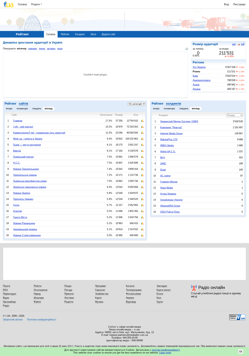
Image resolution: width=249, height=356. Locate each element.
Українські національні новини (29, 187)
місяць (49, 108)
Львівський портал (23, 156)
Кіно (159, 297)
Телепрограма (133, 290)
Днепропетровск (202, 80)
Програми (100, 286)
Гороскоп (100, 290)
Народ (37, 293)
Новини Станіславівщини (27, 235)
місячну (21, 48)
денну (42, 48)
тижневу (32, 48)
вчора (9, 108)
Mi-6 (162, 157)
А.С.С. (16, 162)
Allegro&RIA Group (170, 205)
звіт (234, 44)
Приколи (69, 293)
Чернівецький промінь (25, 229)
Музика (99, 301)
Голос (16, 205)
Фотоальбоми (133, 293)
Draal (163, 169)
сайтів (23, 103)
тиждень (36, 108)
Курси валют (164, 290)
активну (51, 48)
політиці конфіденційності (166, 350)
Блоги (160, 293)
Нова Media (166, 187)
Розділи (35, 4)
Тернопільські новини (25, 175)
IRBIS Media (167, 145)
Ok (240, 351)
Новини (130, 297)
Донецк (197, 89)
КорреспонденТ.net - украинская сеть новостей (39, 132)
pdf (242, 44)
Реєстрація (239, 4)
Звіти (93, 34)
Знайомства (101, 293)
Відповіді (131, 301)
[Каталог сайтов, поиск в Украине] (237, 315)
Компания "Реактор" (171, 127)
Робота (37, 286)
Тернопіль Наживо (23, 199)
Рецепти (68, 301)
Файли (37, 301)
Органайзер (9, 301)
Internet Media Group (171, 133)
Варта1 (17, 150)
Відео (6, 297)
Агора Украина (168, 193)
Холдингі (80, 34)
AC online (165, 175)
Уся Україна (199, 67)
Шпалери (39, 297)
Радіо (6, 305)
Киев (195, 76)
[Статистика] (142, 120)
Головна (22, 4)
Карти (98, 297)
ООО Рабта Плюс (170, 211)
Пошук (67, 286)
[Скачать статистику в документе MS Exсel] (187, 48)
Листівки (69, 297)
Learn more (165, 352)
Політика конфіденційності (41, 319)
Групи (160, 301)
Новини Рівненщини (24, 223)
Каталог (130, 286)
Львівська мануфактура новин (30, 181)
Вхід (226, 4)
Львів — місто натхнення (27, 144)
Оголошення (40, 290)
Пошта (6, 286)
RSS (5, 290)
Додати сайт (108, 34)
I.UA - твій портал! (23, 126)
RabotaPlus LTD (168, 139)
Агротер (17, 211)
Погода (68, 290)
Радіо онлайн (211, 287)
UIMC (163, 163)
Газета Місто (20, 217)
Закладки (162, 286)
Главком (17, 120)
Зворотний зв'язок (13, 319)
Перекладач (9, 293)
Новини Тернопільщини (26, 169)
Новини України (21, 193)
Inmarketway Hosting (171, 199)
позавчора (22, 108)
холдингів (173, 103)
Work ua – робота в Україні (27, 138)
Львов (196, 84)
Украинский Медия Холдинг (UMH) (179, 121)
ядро (60, 48)
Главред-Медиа (168, 181)
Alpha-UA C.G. (168, 151)
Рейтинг (65, 34)
